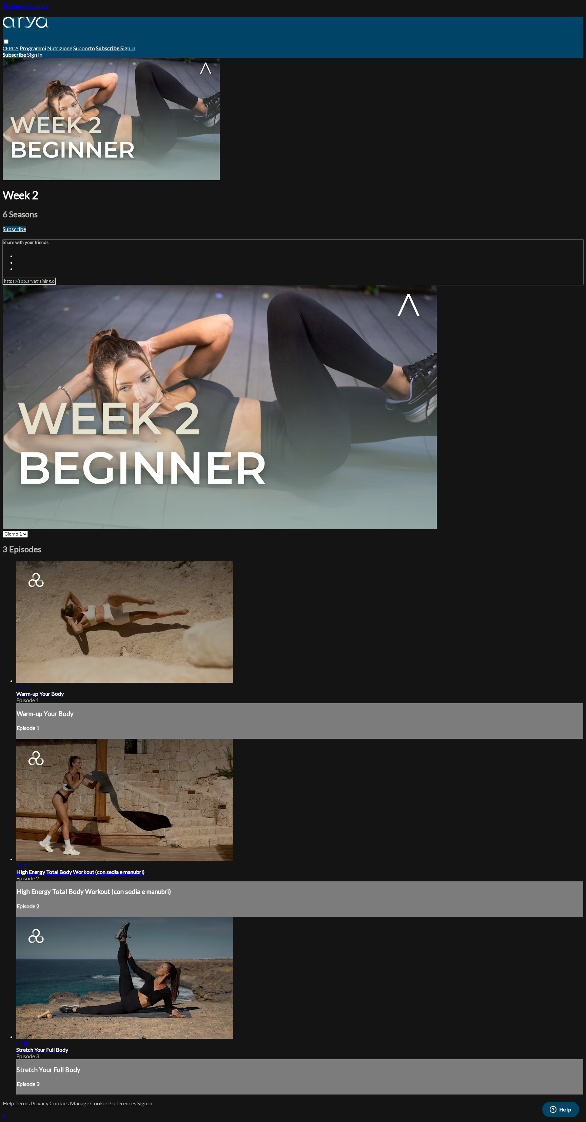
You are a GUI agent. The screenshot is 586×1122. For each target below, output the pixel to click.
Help (9, 1103)
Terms (23, 1103)
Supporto (84, 48)
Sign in (127, 48)
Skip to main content (26, 6)
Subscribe (14, 229)
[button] (6, 41)
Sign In (34, 54)
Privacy (40, 1103)
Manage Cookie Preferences (103, 1103)
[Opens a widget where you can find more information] (560, 1110)
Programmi (33, 48)
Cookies (60, 1103)
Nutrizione (59, 48)
